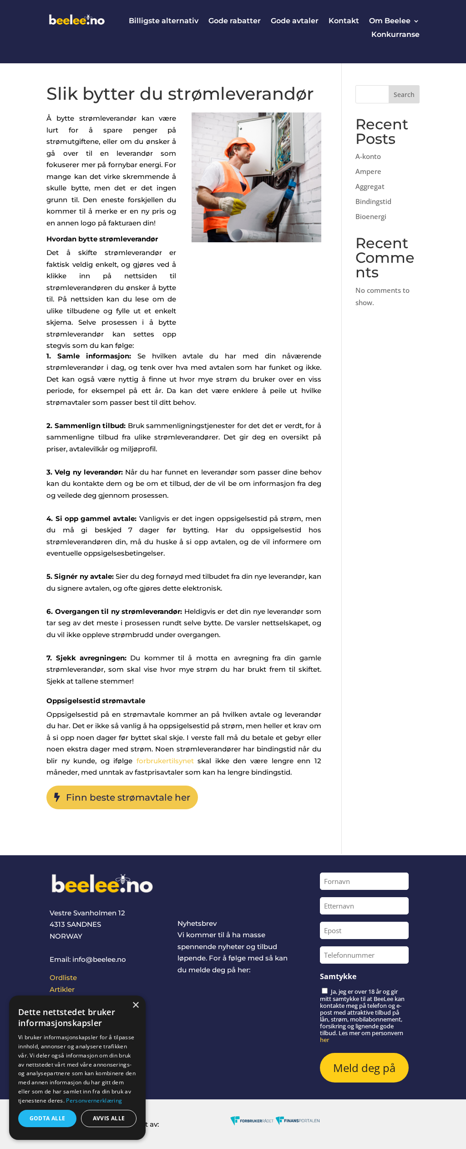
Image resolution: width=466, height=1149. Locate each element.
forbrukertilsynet (165, 760)
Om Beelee (389, 21)
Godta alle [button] (48, 1118)
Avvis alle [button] (109, 1118)
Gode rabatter (234, 21)
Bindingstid (373, 201)
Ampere (368, 171)
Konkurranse (395, 35)
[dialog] (77, 1068)
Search (404, 94)
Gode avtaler (295, 21)
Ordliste (63, 977)
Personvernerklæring (94, 1100)
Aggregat (370, 186)
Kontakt (344, 21)
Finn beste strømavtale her (128, 797)
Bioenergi (370, 216)
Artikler (62, 989)
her (324, 1040)
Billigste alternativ (163, 21)
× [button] (135, 1005)
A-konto (368, 156)
